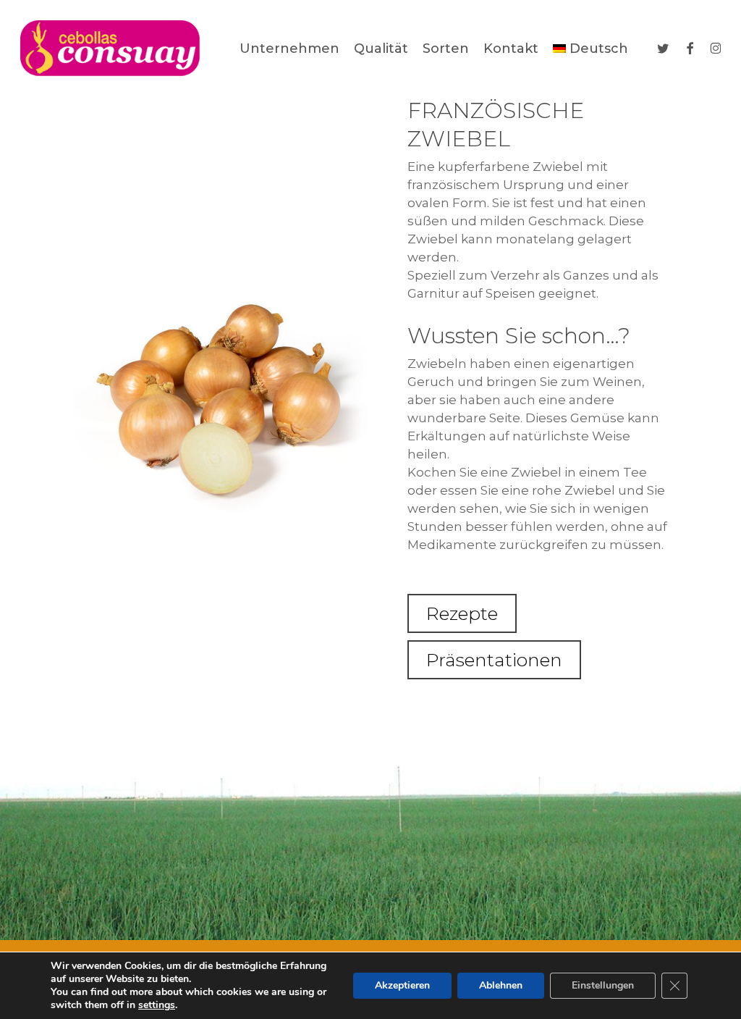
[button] (462, 613)
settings (156, 1005)
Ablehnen (500, 985)
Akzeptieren (402, 985)
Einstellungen (603, 985)
